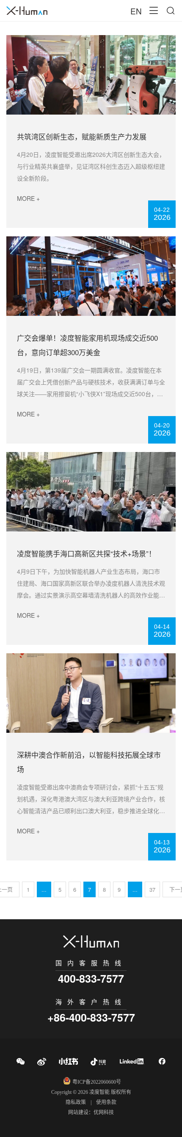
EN (136, 10)
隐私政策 (76, 1102)
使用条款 (106, 1102)
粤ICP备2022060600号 (96, 1082)
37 (152, 889)
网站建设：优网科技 (91, 1112)
